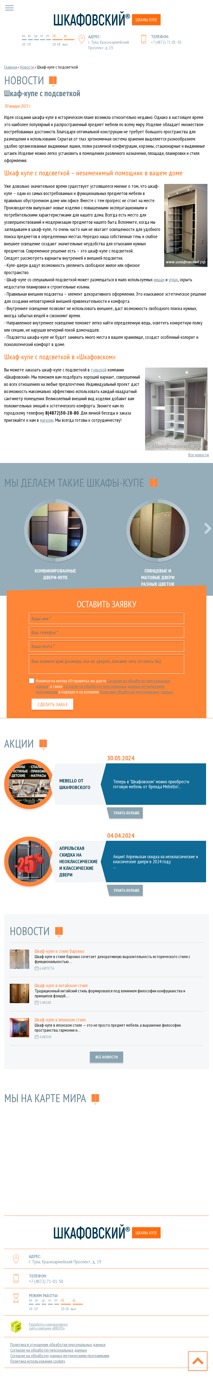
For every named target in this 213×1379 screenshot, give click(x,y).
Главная (10, 67)
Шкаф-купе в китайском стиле (61, 985)
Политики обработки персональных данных (136, 691)
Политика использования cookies (37, 1361)
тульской (98, 369)
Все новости (198, 454)
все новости (106, 1057)
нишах (159, 279)
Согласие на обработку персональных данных (48, 1350)
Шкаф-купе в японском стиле (60, 1019)
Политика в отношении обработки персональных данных (58, 1344)
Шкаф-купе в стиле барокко (59, 951)
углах (173, 279)
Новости (27, 67)
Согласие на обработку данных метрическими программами (59, 1355)
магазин (47, 420)
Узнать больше (127, 812)
